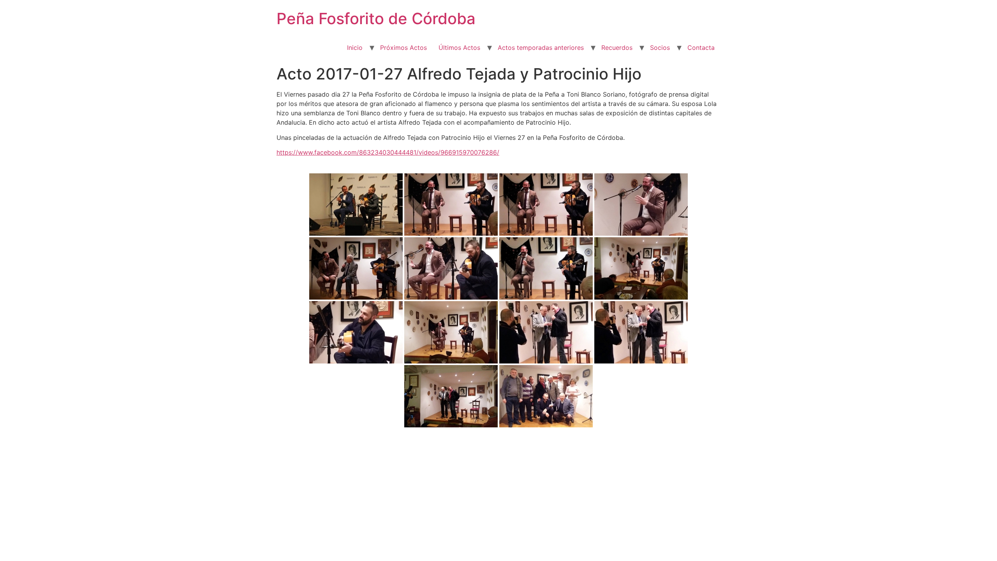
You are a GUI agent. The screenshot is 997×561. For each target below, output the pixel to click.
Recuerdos (616, 47)
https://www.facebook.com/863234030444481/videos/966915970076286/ (388, 152)
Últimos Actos (459, 47)
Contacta (701, 47)
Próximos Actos (403, 47)
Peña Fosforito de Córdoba (376, 18)
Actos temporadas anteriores (541, 47)
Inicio (355, 47)
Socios (660, 47)
